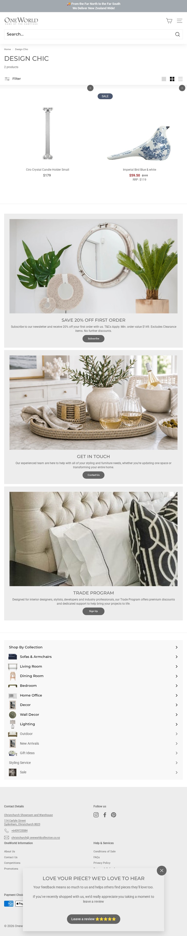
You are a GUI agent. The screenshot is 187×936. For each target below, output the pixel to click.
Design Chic (21, 49)
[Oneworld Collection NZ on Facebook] (104, 814)
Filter (16, 78)
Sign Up (93, 611)
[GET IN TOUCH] (93, 402)
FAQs (97, 857)
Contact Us (94, 475)
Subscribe (93, 338)
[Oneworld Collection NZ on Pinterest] (113, 814)
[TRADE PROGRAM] (93, 539)
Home (7, 49)
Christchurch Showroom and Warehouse (28, 815)
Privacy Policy (102, 863)
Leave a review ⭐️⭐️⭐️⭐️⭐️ (93, 919)
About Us (9, 851)
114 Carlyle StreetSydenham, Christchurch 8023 (22, 822)
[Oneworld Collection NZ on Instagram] (96, 814)
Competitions (12, 863)
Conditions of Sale (105, 851)
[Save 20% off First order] (93, 266)
